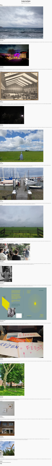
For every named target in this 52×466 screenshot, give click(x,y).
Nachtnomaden (1, 66)
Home (22, 3)
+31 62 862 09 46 (2, 462)
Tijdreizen (1, 416)
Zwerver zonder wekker (2, 320)
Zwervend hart (1, 456)
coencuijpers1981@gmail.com (7, 462)
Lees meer (1, 105)
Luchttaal (1, 162)
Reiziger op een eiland (2, 39)
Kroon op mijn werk (2, 282)
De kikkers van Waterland (3, 238)
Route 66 (1, 200)
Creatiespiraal (1, 436)
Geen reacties (1, 67)
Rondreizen (1, 358)
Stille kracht (1, 124)
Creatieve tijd (1, 396)
